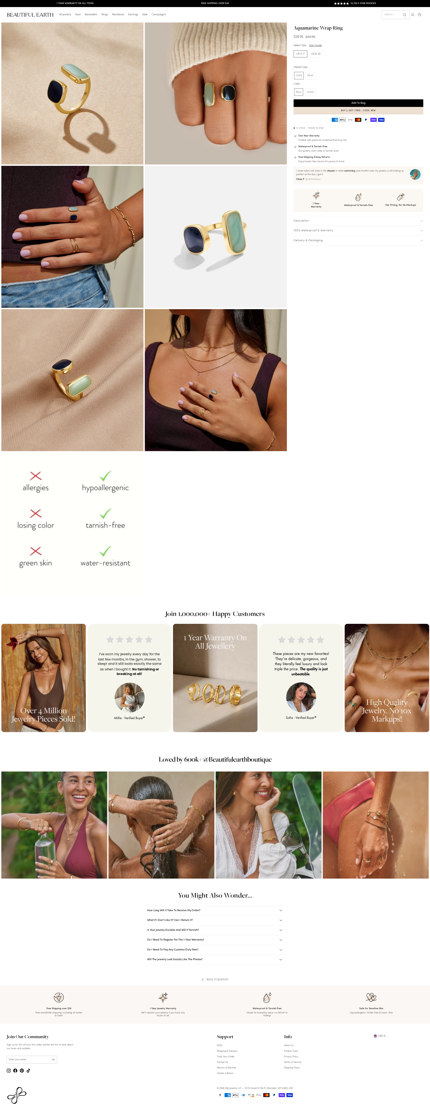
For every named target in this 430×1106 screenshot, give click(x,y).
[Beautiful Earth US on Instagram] (9, 1071)
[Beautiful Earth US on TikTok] (28, 1071)
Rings (104, 14)
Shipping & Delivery (227, 1051)
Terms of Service (293, 1062)
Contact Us (222, 1062)
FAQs (219, 1045)
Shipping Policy (292, 1068)
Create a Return (225, 1073)
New (78, 14)
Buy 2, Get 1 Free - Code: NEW (358, 111)
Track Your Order (225, 1057)
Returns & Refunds (226, 1068)
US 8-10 (315, 54)
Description (301, 221)
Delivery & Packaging (308, 240)
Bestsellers (91, 14)
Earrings (133, 14)
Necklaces (118, 14)
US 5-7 (300, 54)
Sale (144, 14)
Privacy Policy (291, 1057)
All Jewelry (65, 14)
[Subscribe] (53, 1059)
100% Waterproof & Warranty (313, 230)
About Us (288, 1045)
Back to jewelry (218, 979)
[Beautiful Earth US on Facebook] (15, 1071)
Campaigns (159, 14)
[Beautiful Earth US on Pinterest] (22, 1071)
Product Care (291, 1051)
